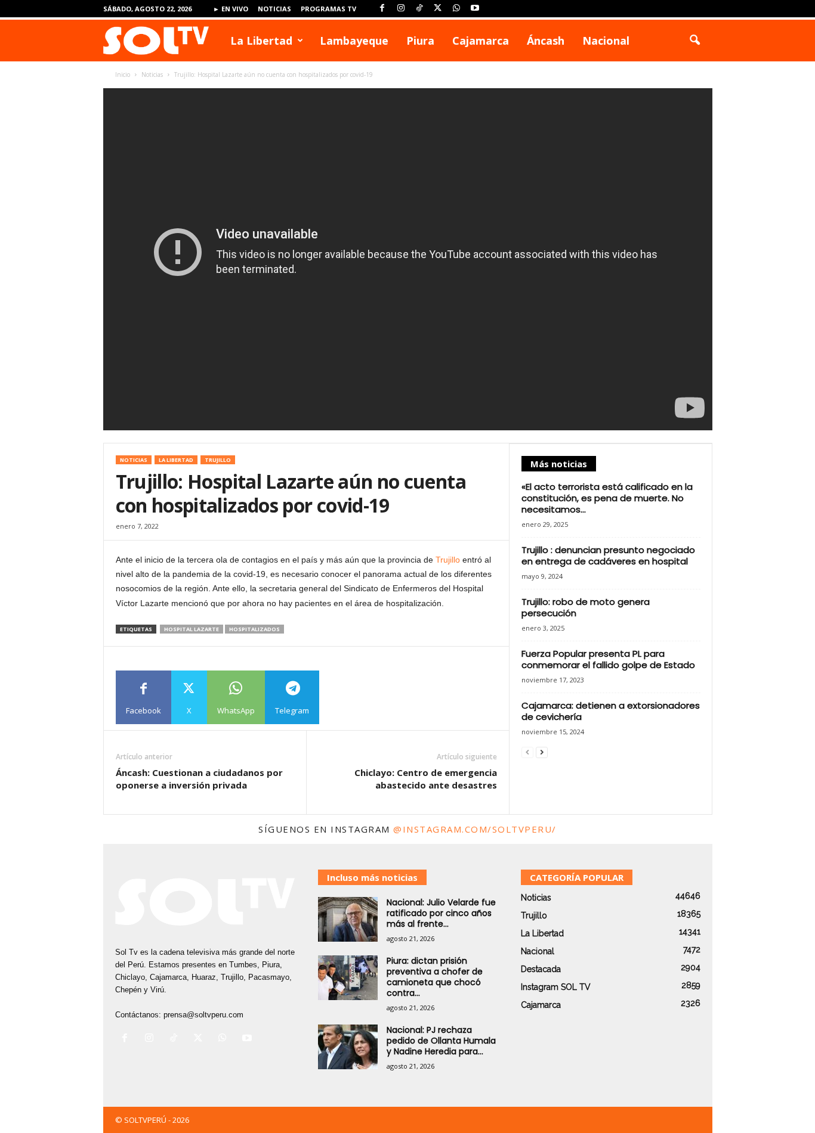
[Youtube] (475, 8)
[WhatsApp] (456, 8)
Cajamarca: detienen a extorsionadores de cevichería (610, 711)
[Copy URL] (346, 697)
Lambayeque (354, 40)
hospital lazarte (191, 629)
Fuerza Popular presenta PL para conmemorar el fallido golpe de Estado (608, 659)
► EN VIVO (230, 8)
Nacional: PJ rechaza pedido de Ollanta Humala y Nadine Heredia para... (441, 1040)
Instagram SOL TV (556, 987)
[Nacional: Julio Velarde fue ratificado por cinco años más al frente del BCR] (348, 919)
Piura (420, 40)
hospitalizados (254, 629)
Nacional (605, 40)
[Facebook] (382, 8)
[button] (694, 40)
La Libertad (261, 40)
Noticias (274, 8)
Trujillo (218, 460)
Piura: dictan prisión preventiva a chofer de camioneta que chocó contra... (435, 977)
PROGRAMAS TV (328, 8)
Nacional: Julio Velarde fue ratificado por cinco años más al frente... (441, 913)
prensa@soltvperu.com (203, 1014)
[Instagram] (401, 8)
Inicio (122, 74)
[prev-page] (527, 752)
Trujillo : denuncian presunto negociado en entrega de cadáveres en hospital (608, 555)
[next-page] (542, 752)
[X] (438, 8)
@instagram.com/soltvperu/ (475, 829)
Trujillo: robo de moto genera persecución (585, 607)
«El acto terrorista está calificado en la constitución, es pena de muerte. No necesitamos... (607, 498)
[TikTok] (419, 8)
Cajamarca (480, 40)
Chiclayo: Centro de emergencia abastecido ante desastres (425, 778)
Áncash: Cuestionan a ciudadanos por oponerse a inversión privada (199, 778)
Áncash (545, 40)
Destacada (541, 969)
